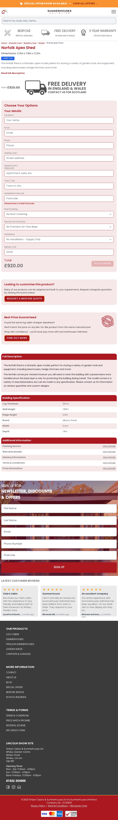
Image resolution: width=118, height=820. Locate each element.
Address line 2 (11, 167)
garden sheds (14, 649)
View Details (109, 446)
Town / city (9, 181)
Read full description (13, 73)
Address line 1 (10, 153)
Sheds (42, 43)
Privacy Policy (38, 806)
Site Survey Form (15, 730)
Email (7, 128)
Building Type (30, 43)
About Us (11, 678)
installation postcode (19, 199)
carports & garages (18, 654)
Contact (11, 673)
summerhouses (14, 639)
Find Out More (17, 338)
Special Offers (14, 687)
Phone (7, 140)
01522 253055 (16, 781)
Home (4, 43)
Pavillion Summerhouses (20, 644)
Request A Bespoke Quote (24, 299)
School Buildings (16, 697)
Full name (9, 115)
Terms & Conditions (17, 716)
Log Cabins (12, 634)
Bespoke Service (15, 692)
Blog (9, 682)
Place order (102, 264)
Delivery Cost (10, 249)
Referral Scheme (16, 726)
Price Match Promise (18, 721)
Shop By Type (15, 43)
